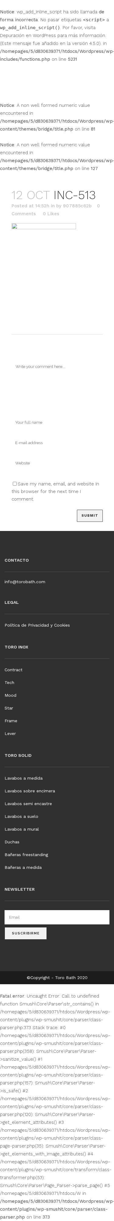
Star (9, 708)
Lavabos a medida (24, 778)
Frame (11, 720)
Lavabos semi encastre (28, 803)
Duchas (12, 841)
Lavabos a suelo (21, 816)
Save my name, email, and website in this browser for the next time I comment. (55, 491)
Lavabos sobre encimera (30, 790)
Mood (10, 695)
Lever (10, 733)
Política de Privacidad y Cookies (37, 625)
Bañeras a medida (23, 867)
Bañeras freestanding (26, 854)
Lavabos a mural (22, 829)
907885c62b (77, 206)
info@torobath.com (25, 581)
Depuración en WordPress (28, 35)
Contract (13, 669)
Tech (9, 682)
